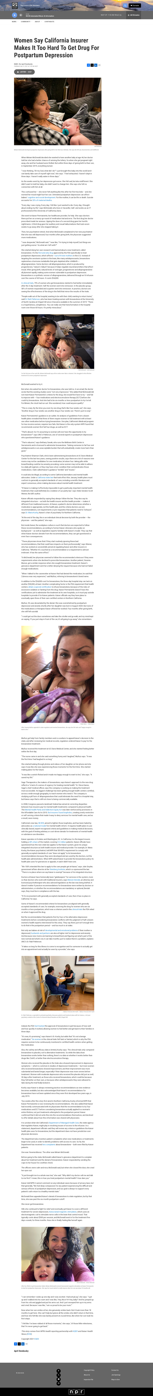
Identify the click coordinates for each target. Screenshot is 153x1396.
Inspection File (88, 1379)
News (14, 21)
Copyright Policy (89, 1370)
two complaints (49, 1144)
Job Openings (115, 1375)
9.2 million (62, 842)
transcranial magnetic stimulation (63, 1212)
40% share (33, 842)
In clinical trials (27, 283)
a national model (39, 826)
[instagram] (59, 1383)
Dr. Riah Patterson (32, 299)
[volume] (21, 15)
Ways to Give (115, 1379)
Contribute (49, 21)
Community (25, 21)
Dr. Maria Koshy (32, 512)
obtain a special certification (39, 587)
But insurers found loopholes (60, 812)
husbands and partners (40, 933)
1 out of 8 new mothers (63, 256)
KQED (36, 1339)
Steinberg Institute (57, 869)
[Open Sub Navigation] (18, 21)
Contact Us (115, 1370)
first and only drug (45, 253)
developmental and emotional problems (61, 930)
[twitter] (59, 1375)
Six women (36, 1039)
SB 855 (41, 823)
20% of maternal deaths (42, 200)
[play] (14, 15)
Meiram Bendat (74, 880)
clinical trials (77, 909)
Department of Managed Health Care (64, 1123)
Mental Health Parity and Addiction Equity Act (43, 810)
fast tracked (40, 1026)
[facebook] (59, 1371)
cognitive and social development (41, 197)
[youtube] (59, 1379)
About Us (87, 1375)
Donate (135, 5)
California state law (45, 477)
